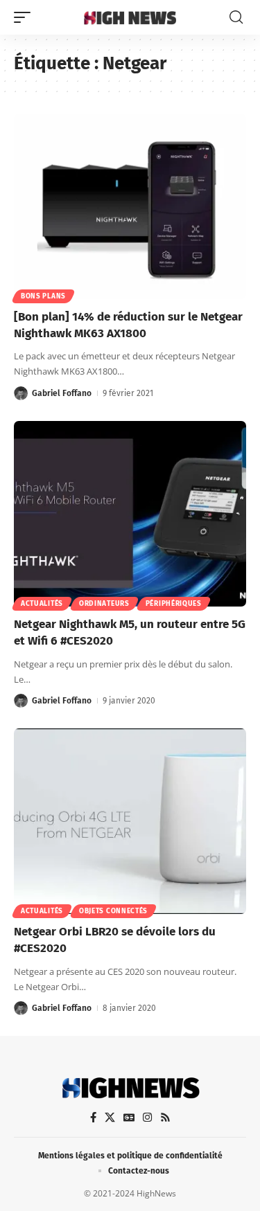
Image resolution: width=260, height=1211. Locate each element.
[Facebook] (93, 1118)
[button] (25, 17)
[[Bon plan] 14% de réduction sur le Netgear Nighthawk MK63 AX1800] (130, 206)
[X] (110, 1118)
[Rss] (165, 1118)
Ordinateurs (104, 604)
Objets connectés (113, 911)
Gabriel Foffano (62, 393)
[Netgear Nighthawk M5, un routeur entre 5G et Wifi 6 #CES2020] (130, 514)
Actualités (42, 604)
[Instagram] (147, 1118)
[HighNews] (130, 17)
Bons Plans (43, 296)
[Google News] (129, 1118)
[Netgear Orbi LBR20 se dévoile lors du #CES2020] (130, 821)
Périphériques (174, 604)
